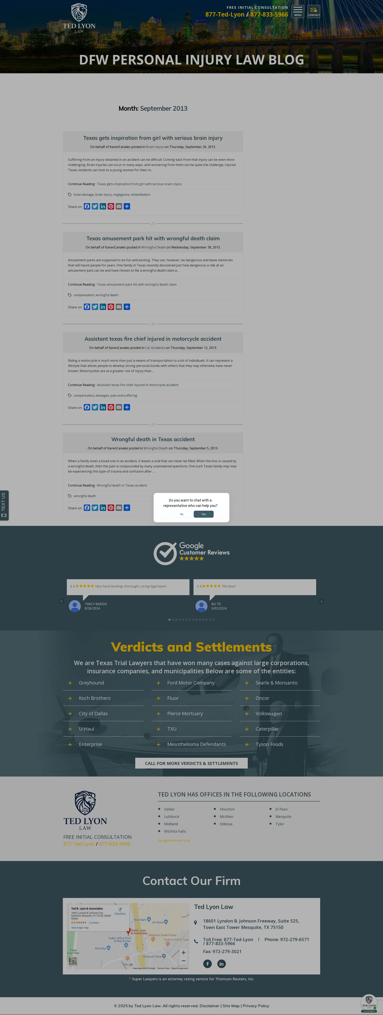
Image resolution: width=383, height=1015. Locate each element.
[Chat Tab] (191, 507)
